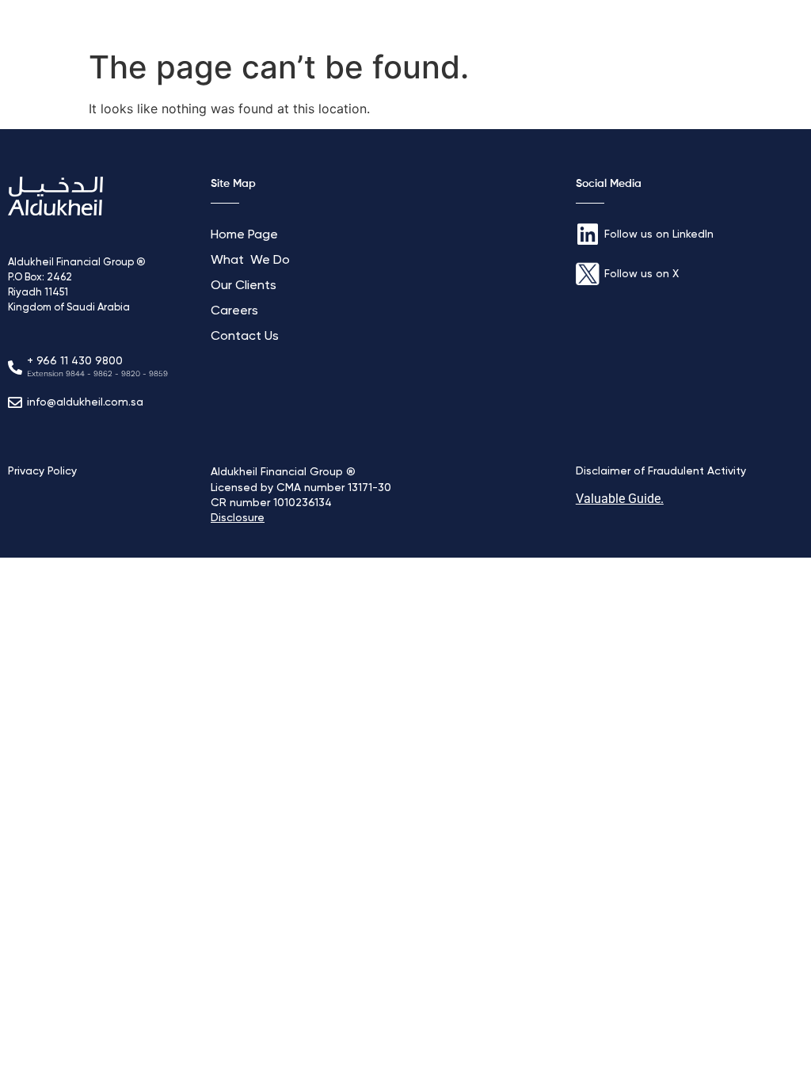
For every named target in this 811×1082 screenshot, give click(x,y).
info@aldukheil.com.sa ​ (87, 402)
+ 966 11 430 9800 (75, 361)
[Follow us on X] (588, 274)
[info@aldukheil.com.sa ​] (15, 402)
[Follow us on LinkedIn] (588, 234)
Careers (234, 311)
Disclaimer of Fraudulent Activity (661, 471)
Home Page (244, 235)
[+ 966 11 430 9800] (15, 367)
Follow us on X (641, 274)
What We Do (250, 260)
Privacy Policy (42, 471)
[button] (774, 21)
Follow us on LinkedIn (659, 234)
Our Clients (243, 286)
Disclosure (238, 518)
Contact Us (245, 336)
